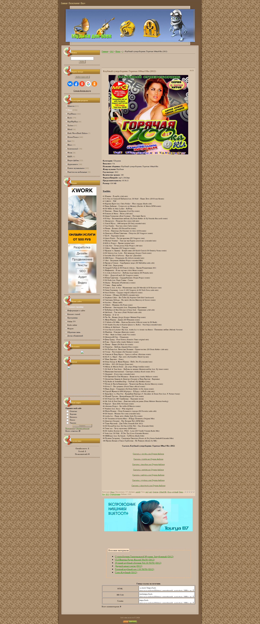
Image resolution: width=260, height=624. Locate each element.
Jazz (69, 141)
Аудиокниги (73, 164)
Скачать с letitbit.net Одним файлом (148, 459)
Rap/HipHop (73, 121)
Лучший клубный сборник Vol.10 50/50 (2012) (138, 562)
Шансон (71, 106)
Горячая (155, 492)
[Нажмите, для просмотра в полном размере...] (148, 153)
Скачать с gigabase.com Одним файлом (148, 480)
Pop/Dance (72, 113)
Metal (70, 129)
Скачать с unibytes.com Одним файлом (148, 475)
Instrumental (73, 148)
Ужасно (73, 422)
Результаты (70, 428)
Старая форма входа (82, 90)
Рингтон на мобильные (77, 172)
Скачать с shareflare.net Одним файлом (148, 464)
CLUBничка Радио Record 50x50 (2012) (135, 559)
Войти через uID (82, 77)
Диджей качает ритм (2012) (128, 566)
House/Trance (73, 137)
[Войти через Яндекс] (82, 83)
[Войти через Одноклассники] (94, 83)
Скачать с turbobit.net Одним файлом (148, 469)
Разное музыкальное (76, 168)
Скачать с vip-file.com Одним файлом (148, 454)
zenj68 (138, 492)
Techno (71, 125)
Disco (70, 109)
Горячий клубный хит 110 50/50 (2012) (134, 569)
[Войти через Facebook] (76, 83)
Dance (181, 492)
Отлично (73, 411)
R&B (70, 156)
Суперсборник (115, 494)
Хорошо (73, 414)
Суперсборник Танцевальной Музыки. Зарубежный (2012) (144, 556)
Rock (70, 117)
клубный (175, 492)
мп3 (150, 492)
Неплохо (73, 417)
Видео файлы (73, 160)
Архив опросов (82, 428)
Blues (70, 144)
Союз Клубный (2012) (126, 572)
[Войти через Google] (88, 84)
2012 (112, 51)
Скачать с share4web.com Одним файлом (148, 485)
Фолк (70, 152)
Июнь (117, 51)
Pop (103, 494)
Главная (64, 3)
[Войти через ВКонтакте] (70, 83)
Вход (83, 3)
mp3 (147, 492)
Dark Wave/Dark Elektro (78, 133)
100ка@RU (163, 492)
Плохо (72, 420)
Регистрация (74, 3)
